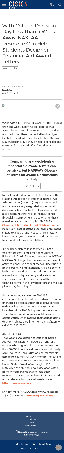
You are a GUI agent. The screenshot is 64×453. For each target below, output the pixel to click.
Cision (36, 449)
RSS (33, 444)
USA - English (9, 68)
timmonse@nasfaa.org (39, 395)
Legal (16, 444)
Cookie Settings (45, 444)
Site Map (24, 444)
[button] (52, 4)
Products (31, 419)
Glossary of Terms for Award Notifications (28, 225)
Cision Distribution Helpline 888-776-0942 (33, 434)
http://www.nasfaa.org (16, 383)
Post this (34, 186)
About (31, 422)
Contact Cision (31, 416)
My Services (30, 425)
